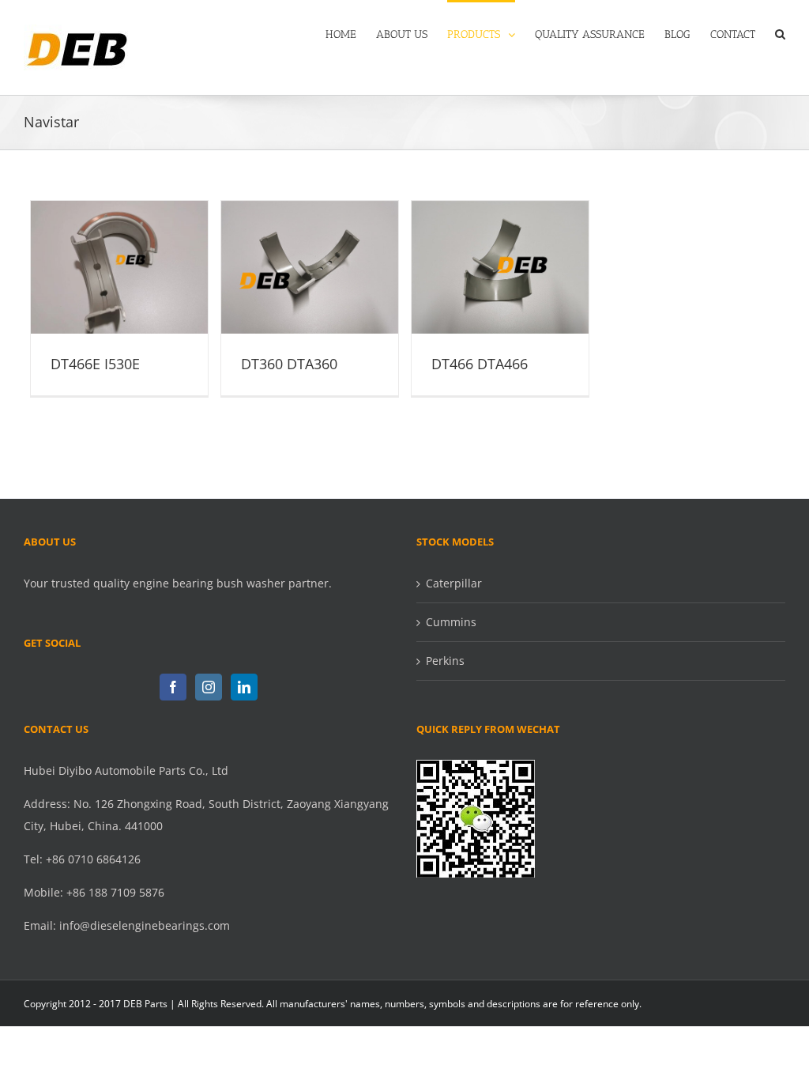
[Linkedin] (244, 687)
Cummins (451, 621)
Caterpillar (454, 583)
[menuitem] (350, 33)
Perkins (445, 660)
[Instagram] (208, 687)
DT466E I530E (119, 254)
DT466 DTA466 (500, 254)
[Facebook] (173, 687)
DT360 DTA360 (309, 254)
